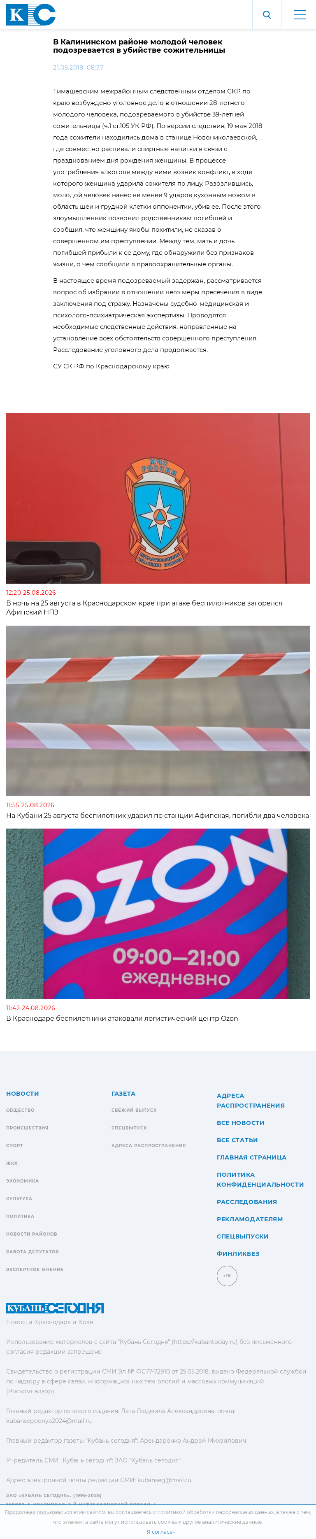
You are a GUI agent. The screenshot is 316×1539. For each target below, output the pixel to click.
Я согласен (161, 1532)
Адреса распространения (149, 1145)
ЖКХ (12, 1163)
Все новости (241, 1123)
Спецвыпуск (129, 1128)
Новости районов (31, 1234)
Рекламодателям (250, 1219)
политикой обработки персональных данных (215, 1512)
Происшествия (27, 1128)
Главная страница (252, 1157)
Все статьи (237, 1140)
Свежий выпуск (134, 1110)
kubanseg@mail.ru (164, 1480)
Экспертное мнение (35, 1269)
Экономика (22, 1181)
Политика (20, 1216)
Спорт (14, 1145)
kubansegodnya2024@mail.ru (49, 1421)
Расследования (247, 1202)
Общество (20, 1110)
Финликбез (238, 1253)
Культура (19, 1198)
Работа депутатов (32, 1252)
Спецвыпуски (243, 1236)
